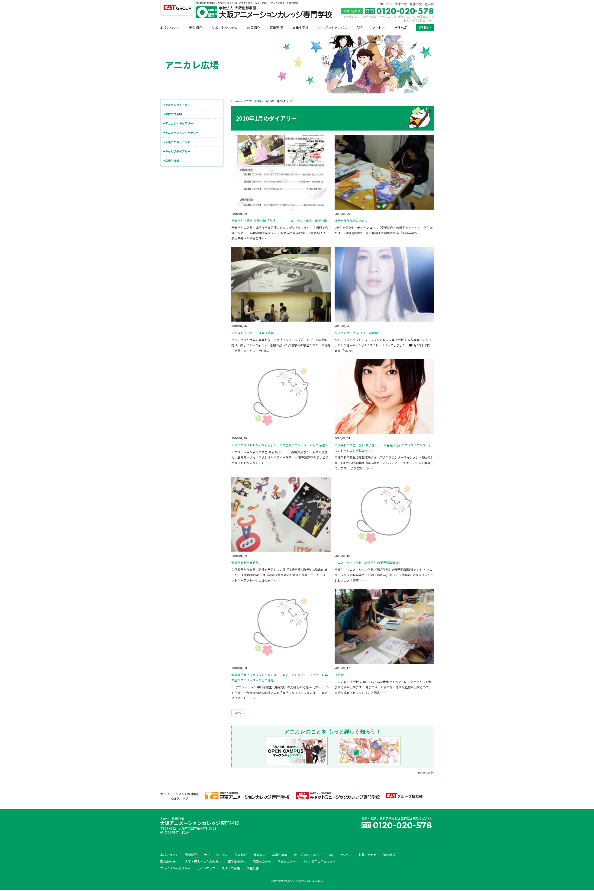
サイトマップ (206, 868)
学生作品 (400, 27)
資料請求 (425, 27)
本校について (170, 27)
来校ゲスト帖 (173, 114)
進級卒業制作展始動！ (246, 562)
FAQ (360, 27)
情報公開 (253, 868)
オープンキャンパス (332, 27)
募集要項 (276, 27)
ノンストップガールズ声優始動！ (254, 333)
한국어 (429, 4)
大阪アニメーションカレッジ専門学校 (199, 821)
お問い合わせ (352, 11)
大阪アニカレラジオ (177, 142)
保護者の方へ (425, 17)
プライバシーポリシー (175, 868)
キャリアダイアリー (177, 151)
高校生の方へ (351, 17)
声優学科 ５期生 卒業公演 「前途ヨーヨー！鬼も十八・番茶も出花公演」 (280, 220)
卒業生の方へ (287, 861)
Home (235, 101)
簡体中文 (401, 4)
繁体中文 (416, 4)
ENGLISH (385, 4)
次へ (238, 713)
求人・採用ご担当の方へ (418, 20)
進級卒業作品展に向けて (351, 220)
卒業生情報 (172, 161)
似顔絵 (339, 675)
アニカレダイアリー (177, 105)
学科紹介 (195, 27)
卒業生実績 (300, 27)
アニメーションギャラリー (182, 132)
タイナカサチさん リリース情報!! (357, 333)
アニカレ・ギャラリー (179, 123)
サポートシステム (225, 27)
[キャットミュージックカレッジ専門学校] (338, 798)
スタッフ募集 (231, 868)
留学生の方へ (406, 17)
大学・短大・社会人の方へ (379, 17)
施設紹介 (253, 27)
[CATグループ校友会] (404, 797)
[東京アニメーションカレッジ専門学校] (247, 798)
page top (422, 773)
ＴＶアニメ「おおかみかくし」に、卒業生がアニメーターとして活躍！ (279, 445)
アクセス (378, 27)
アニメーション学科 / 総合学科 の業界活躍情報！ (368, 562)
